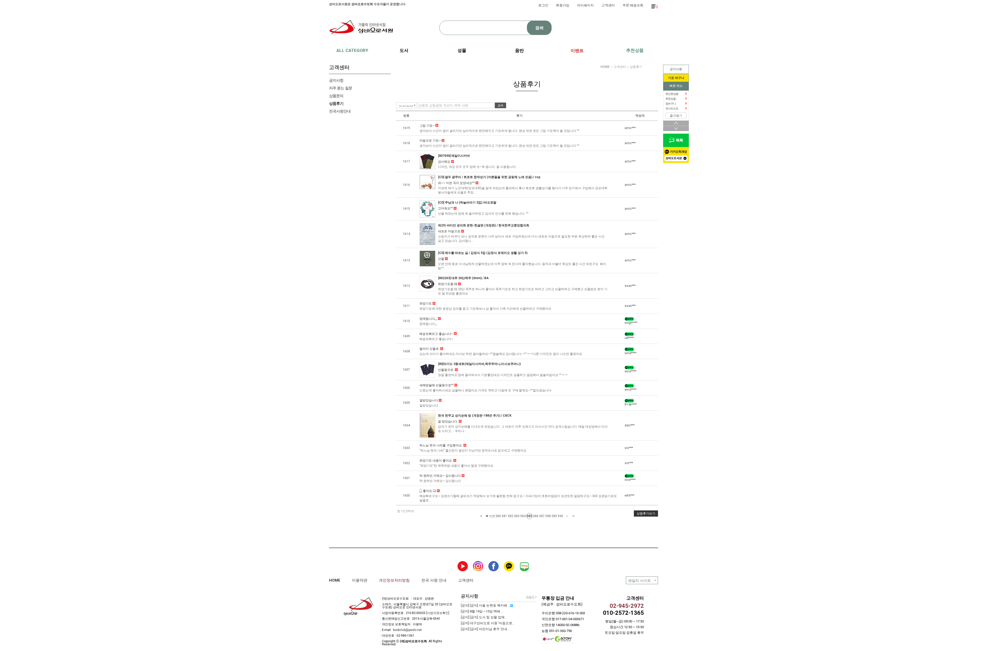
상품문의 (336, 96)
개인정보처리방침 (394, 580)
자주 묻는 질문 (340, 88)
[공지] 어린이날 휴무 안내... (485, 629)
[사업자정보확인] (437, 613)
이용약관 (359, 580)
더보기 (530, 597)
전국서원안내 (340, 111)
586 (535, 516)
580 (498, 516)
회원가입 (562, 5)
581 (504, 516)
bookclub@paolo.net (407, 630)
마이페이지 (585, 5)
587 (542, 516)
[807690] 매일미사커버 (454, 156)
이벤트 (577, 50)
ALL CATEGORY (352, 50)
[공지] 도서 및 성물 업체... (484, 617)
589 (554, 516)
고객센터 (608, 5)
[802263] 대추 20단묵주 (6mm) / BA (463, 278)
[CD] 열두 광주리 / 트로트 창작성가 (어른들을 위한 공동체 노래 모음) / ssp (489, 177)
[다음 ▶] (567, 516)
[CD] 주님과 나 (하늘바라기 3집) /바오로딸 (467, 202)
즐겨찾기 (676, 115)
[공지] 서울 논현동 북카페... (485, 605)
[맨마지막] (573, 516)
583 (516, 516)
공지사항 (676, 69)
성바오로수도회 (362, 4)
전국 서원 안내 (433, 580)
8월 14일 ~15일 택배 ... (482, 611)
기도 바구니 (676, 78)
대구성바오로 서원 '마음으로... (488, 623)
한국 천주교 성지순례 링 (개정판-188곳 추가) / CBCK (474, 415)
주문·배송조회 (633, 5)
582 (510, 516)
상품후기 (336, 103)
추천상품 (635, 50)
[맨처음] (481, 516)
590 (560, 516)
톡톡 (678, 140)
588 (548, 516)
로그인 (543, 5)
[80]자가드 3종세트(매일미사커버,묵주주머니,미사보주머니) (479, 364)
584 (523, 516)
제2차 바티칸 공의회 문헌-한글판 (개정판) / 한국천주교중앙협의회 (483, 225)
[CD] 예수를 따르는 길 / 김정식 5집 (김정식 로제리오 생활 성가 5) (482, 253)
